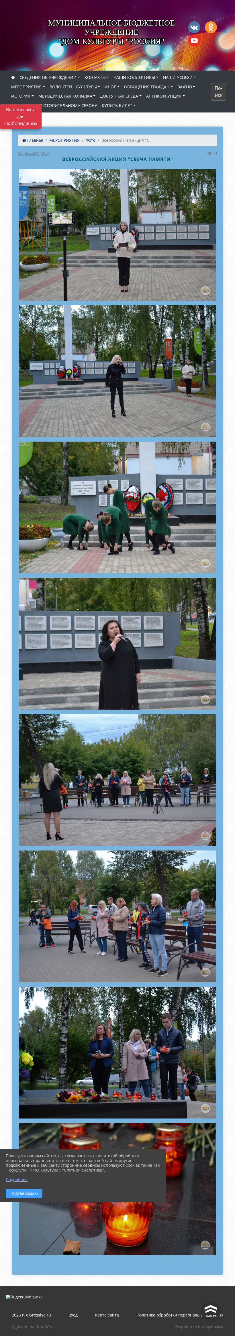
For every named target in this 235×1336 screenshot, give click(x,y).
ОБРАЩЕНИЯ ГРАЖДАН (146, 87)
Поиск (218, 91)
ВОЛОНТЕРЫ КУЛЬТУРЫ (73, 87)
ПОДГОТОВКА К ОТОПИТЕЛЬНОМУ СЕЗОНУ (54, 105)
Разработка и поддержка (199, 1326)
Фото (90, 140)
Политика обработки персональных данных (179, 1315)
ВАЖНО (184, 87)
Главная (34, 140)
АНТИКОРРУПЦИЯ (163, 96)
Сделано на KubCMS (32, 1326)
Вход (73, 1315)
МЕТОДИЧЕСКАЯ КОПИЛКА (65, 96)
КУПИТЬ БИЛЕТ (117, 105)
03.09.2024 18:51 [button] (34, 153)
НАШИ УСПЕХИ (178, 77)
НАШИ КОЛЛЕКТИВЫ (134, 77)
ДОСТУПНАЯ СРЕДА (119, 96)
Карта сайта (107, 1315)
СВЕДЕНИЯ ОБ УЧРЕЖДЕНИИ (48, 77)
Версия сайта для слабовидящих (20, 116)
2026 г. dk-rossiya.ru (31, 1315)
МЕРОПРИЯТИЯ (26, 87)
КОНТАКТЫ (95, 77)
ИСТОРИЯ (20, 96)
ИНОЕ (110, 87)
